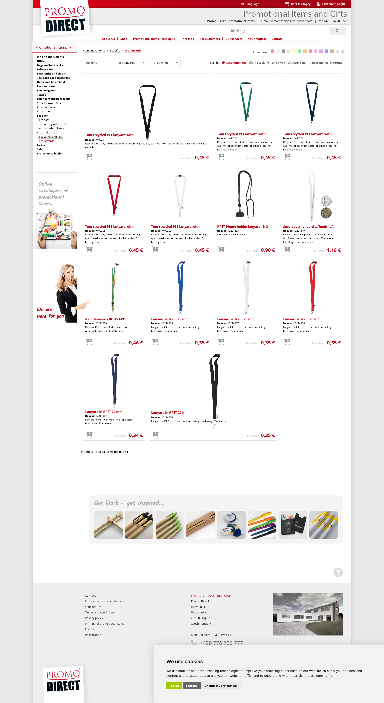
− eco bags (43, 120)
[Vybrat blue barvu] (326, 51)
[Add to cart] (89, 157)
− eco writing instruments (52, 124)
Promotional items (52, 47)
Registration (93, 635)
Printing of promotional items (104, 623)
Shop (123, 39)
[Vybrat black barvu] (283, 51)
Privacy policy (94, 618)
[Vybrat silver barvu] (337, 51)
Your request (257, 39)
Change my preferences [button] (221, 685)
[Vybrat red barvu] (310, 51)
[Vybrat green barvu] (299, 51)
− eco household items (50, 128)
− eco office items (47, 132)
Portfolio (90, 629)
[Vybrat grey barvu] (288, 51)
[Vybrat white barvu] (278, 51)
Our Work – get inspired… (129, 503)
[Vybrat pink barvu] (315, 51)
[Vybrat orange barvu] (305, 51)
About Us (108, 39)
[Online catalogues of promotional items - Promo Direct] (58, 248)
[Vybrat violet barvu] (321, 51)
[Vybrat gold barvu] (342, 51)
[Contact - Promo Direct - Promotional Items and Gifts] (308, 634)
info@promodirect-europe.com (291, 21)
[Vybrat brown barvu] (332, 51)
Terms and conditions (99, 612)
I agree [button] (174, 685)
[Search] (337, 31)
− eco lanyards (45, 141)
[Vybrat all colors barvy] (272, 51)
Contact (277, 39)
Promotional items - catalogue (154, 39)
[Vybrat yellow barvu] (294, 51)
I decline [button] (191, 685)
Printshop (187, 39)
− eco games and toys (50, 136)
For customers (210, 39)
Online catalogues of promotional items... (53, 194)
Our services (233, 39)
